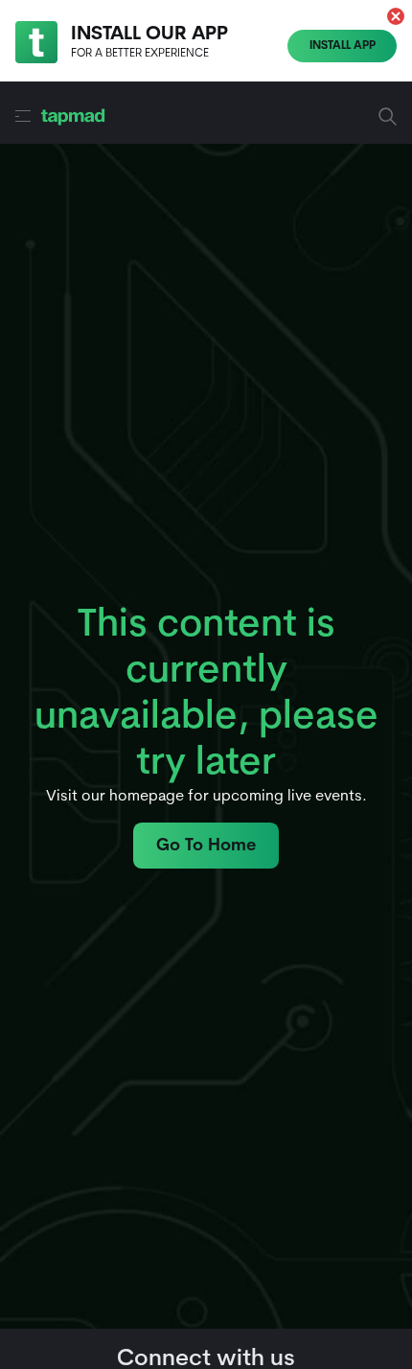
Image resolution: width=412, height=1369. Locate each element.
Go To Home (206, 846)
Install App (342, 46)
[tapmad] (72, 116)
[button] (395, 16)
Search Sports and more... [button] (278, 116)
